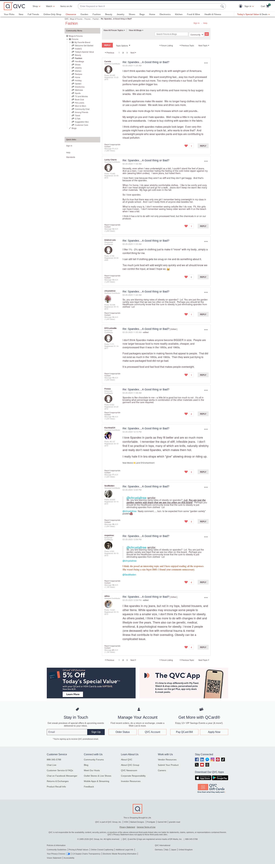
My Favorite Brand (82, 42)
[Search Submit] (223, 6)
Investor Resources (131, 781)
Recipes (78, 74)
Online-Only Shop (52, 14)
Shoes (132, 14)
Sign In (197, 23)
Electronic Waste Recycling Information (120, 854)
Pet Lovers (79, 102)
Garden (84, 14)
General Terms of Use (146, 827)
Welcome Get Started (84, 45)
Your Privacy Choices (56, 854)
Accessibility (69, 858)
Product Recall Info (56, 786)
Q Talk (77, 118)
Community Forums (94, 759)
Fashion (97, 14)
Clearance (71, 14)
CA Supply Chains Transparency (86, 854)
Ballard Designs (137, 822)
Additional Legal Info (124, 850)
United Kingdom (186, 850)
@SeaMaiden (129, 574)
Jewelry (120, 14)
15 (113, 377)
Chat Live (51, 765)
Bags (142, 14)
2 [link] (123, 52)
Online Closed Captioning (102, 850)
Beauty (108, 14)
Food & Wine (193, 14)
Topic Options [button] (122, 45)
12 (113, 228)
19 (113, 585)
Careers (162, 770)
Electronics (165, 14)
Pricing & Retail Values (78, 850)
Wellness (79, 90)
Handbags (79, 61)
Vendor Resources (167, 759)
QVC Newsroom (129, 770)
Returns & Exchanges (58, 781)
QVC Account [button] (152, 732)
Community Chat (82, 109)
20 (113, 650)
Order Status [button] (123, 732)
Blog (86, 765)
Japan (173, 850)
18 (113, 524)
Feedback (89, 786)
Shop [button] (35, 6)
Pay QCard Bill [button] (184, 732)
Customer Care (81, 125)
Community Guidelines (57, 850)
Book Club (79, 99)
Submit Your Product (168, 765)
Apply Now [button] (214, 732)
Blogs (74, 128)
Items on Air (66, 6)
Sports (78, 93)
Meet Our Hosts (92, 770)
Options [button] (206, 63)
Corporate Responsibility (133, 776)
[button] (241, 6)
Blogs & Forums (76, 18)
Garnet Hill (162, 822)
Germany (159, 850)
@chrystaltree (136, 497)
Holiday (78, 80)
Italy (167, 850)
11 (113, 148)
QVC (67, 18)
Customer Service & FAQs (60, 770)
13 (113, 279)
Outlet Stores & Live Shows (97, 776)
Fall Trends (33, 14)
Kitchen (179, 14)
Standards (70, 157)
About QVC (126, 759)
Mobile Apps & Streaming (96, 781)
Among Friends (81, 112)
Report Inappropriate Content (112, 145)
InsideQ (78, 48)
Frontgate (151, 822)
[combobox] (148, 6)
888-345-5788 (54, 759)
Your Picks (9, 14)
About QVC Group (130, 765)
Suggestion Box (82, 121)
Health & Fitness (212, 14)
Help (205, 23)
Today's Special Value (84, 51)
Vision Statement (54, 858)
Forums (88, 18)
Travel (77, 115)
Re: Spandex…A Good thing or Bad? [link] (116, 18)
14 (113, 317)
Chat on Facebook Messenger (62, 776)
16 (113, 416)
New (21, 14)
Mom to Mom (80, 105)
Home (152, 14)
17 (113, 474)
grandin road (174, 822)
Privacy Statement (127, 827)
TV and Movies (81, 96)
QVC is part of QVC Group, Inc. (108, 822)
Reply (203, 145)
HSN (126, 822)
